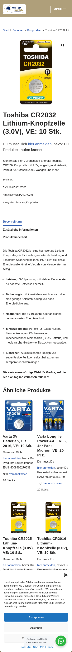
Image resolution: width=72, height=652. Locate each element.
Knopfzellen (34, 30)
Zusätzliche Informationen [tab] (20, 229)
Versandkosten (18, 473)
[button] (66, 575)
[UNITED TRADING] (14, 9)
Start (6, 30)
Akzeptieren (36, 617)
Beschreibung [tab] (12, 221)
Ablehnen (36, 627)
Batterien (17, 30)
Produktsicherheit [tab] (15, 237)
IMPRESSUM (47, 647)
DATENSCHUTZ (29, 647)
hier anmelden (39, 144)
